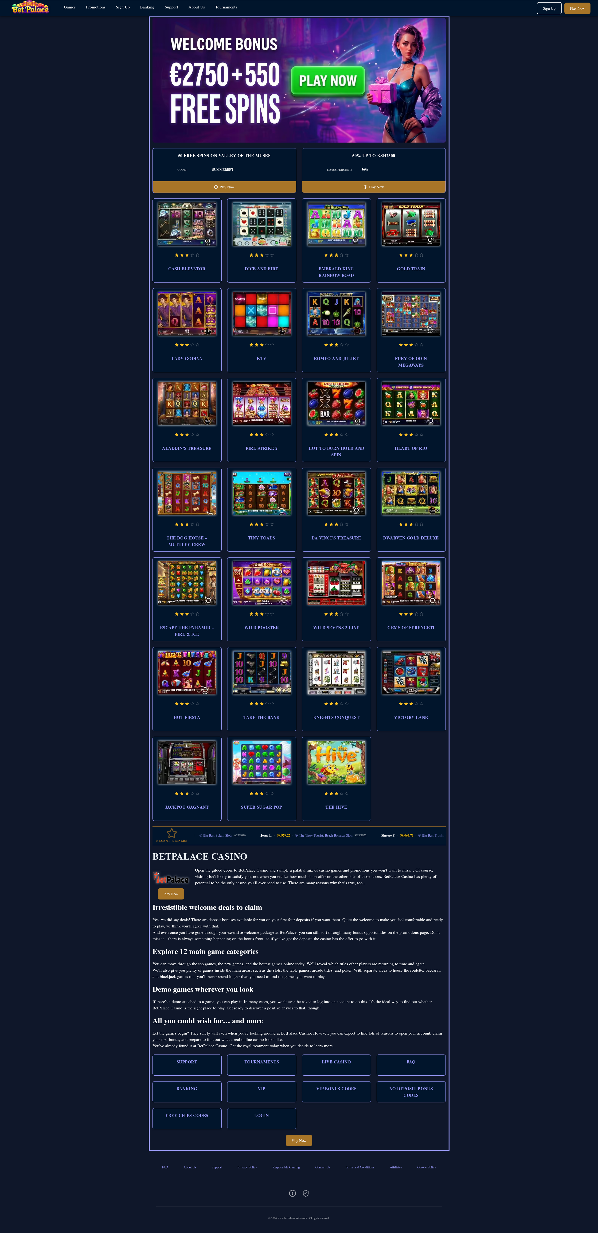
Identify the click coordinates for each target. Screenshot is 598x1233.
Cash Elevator (187, 269)
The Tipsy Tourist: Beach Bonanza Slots (278, 835)
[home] (31, 12)
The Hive (336, 807)
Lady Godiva (187, 358)
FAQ (411, 1062)
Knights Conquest (336, 717)
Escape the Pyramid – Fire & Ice (187, 630)
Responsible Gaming (286, 1167)
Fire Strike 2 (262, 448)
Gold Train (411, 269)
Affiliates (396, 1167)
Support (171, 7)
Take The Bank (261, 717)
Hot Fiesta (187, 717)
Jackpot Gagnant (187, 807)
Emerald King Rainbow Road (336, 272)
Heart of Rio (411, 448)
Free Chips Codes (186, 1115)
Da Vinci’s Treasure (336, 538)
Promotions (96, 7)
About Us (196, 7)
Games (70, 7)
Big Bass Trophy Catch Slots (393, 835)
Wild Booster (261, 627)
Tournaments (226, 7)
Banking (147, 7)
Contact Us (322, 1167)
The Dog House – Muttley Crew (187, 541)
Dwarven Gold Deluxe (411, 538)
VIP (261, 1089)
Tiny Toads (261, 538)
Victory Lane (411, 717)
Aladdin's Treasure (186, 448)
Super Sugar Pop (261, 807)
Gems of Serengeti (411, 627)
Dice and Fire (261, 269)
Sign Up (123, 7)
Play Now (577, 8)
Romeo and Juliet (336, 358)
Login (261, 1115)
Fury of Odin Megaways (411, 361)
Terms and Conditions (359, 1167)
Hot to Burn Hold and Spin (336, 451)
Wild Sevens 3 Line (336, 627)
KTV (261, 358)
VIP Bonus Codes (336, 1089)
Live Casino (336, 1062)
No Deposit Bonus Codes (411, 1092)
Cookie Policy (426, 1167)
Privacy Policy (247, 1167)
